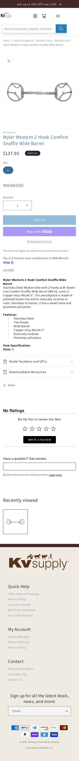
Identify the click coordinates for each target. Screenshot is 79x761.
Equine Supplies (23, 40)
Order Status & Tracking (23, 594)
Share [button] (11, 385)
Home (6, 40)
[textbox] (39, 466)
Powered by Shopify (48, 741)
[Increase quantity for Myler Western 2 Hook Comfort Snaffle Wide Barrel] (27, 205)
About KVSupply (18, 637)
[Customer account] (35, 16)
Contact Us (15, 679)
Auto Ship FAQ (17, 674)
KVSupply (33, 741)
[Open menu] (57, 16)
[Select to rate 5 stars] (53, 428)
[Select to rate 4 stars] (46, 428)
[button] (39, 361)
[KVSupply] (6, 15)
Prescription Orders (21, 669)
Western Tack (43, 40)
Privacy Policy (17, 647)
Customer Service (19, 604)
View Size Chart (13, 185)
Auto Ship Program (20, 615)
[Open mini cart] (44, 16)
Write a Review (39, 439)
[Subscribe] (66, 711)
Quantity (8, 197)
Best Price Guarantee (22, 610)
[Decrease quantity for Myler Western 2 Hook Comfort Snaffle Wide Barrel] (7, 205)
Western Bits (62, 40)
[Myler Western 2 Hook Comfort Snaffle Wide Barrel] (15, 522)
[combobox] (34, 28)
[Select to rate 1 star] (25, 428)
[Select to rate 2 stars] (32, 428)
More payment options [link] (39, 241)
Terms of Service (18, 642)
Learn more (55, 474)
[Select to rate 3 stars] (39, 428)
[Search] (61, 28)
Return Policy (17, 599)
